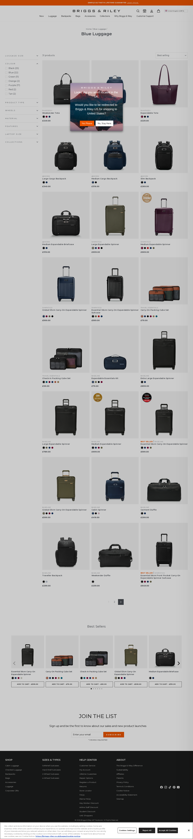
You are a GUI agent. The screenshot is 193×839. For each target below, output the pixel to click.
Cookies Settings (127, 830)
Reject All (147, 830)
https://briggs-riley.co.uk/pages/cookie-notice (58, 836)
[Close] (189, 830)
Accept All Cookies (167, 830)
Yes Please (87, 123)
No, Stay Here (104, 123)
